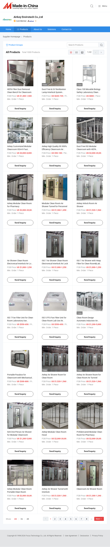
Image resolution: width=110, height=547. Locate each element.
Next (98, 518)
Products (24, 29)
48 (28, 519)
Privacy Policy (97, 535)
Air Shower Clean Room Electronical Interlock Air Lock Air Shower (20, 263)
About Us (38, 29)
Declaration (84, 535)
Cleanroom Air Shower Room (89, 489)
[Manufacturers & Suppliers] (21, 5)
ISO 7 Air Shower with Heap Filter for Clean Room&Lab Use (89, 263)
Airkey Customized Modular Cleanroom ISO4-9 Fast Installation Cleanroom (19, 149)
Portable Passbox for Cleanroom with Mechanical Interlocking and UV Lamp (19, 377)
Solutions (52, 29)
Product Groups (15, 44)
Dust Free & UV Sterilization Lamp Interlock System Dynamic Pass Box (54, 92)
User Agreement (71, 535)
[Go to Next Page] (101, 52)
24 (15, 519)
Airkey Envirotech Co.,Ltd (28, 16)
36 (21, 519)
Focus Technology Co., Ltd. (36, 535)
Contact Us (66, 29)
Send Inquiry (20, 108)
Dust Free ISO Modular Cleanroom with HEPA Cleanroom (87, 149)
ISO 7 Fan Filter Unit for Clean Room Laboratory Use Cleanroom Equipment (20, 320)
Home (8, 29)
